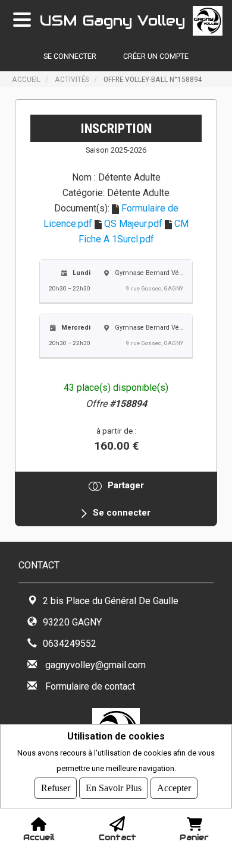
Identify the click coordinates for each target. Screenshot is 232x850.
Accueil (26, 79)
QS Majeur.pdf (133, 223)
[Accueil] (212, 21)
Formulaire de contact (90, 686)
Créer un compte (156, 56)
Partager (126, 485)
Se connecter (69, 56)
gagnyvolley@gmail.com (95, 665)
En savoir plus (114, 788)
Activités (72, 79)
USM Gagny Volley (113, 20)
